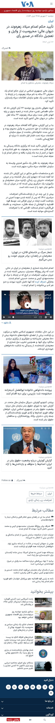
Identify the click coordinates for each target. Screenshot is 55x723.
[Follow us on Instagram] (26, 687)
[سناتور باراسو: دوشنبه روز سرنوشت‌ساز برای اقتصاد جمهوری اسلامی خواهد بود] (43, 615)
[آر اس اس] (14, 687)
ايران (50, 21)
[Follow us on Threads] (20, 687)
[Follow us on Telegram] (44, 687)
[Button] (6, 48)
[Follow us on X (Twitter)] (38, 687)
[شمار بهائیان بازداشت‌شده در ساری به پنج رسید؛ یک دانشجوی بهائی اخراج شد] (43, 653)
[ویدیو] (30, 720)
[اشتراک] (51, 693)
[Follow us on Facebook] (51, 687)
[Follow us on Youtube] (32, 687)
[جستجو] (44, 720)
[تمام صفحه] (40, 317)
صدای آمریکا (44, 297)
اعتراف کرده (40, 282)
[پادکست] (8, 687)
